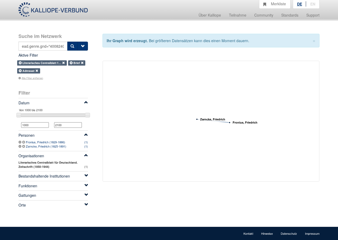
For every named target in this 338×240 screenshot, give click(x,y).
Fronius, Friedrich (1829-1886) (45, 142)
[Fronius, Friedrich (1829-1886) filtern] (24, 142)
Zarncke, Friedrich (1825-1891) (46, 146)
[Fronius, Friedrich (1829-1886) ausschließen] (20, 142)
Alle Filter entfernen (32, 78)
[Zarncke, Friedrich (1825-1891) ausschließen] (20, 146)
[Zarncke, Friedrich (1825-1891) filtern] (24, 146)
